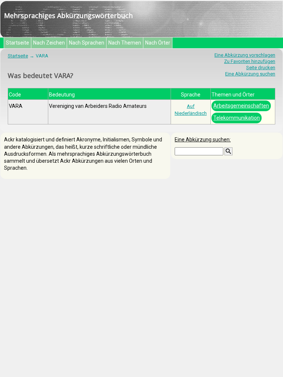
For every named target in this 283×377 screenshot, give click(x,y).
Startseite (17, 43)
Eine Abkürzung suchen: (203, 139)
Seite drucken (260, 67)
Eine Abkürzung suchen (250, 74)
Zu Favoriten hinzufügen (249, 61)
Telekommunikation (236, 118)
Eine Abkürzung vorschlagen (244, 55)
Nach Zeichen (49, 43)
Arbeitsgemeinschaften (241, 106)
